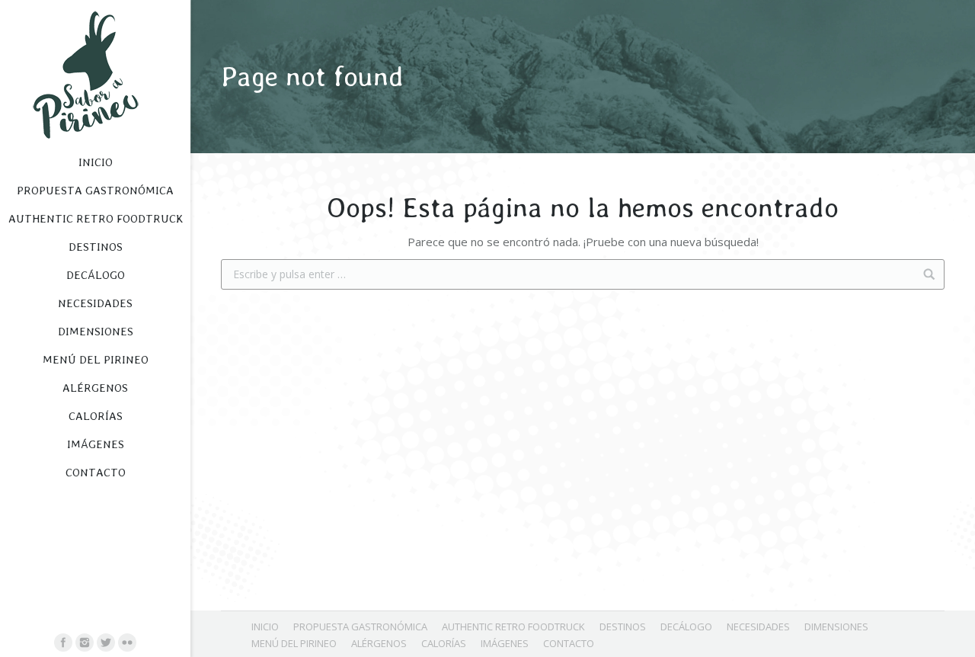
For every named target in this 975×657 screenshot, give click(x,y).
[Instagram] (84, 642)
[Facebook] (63, 642)
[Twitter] (106, 642)
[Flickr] (127, 642)
